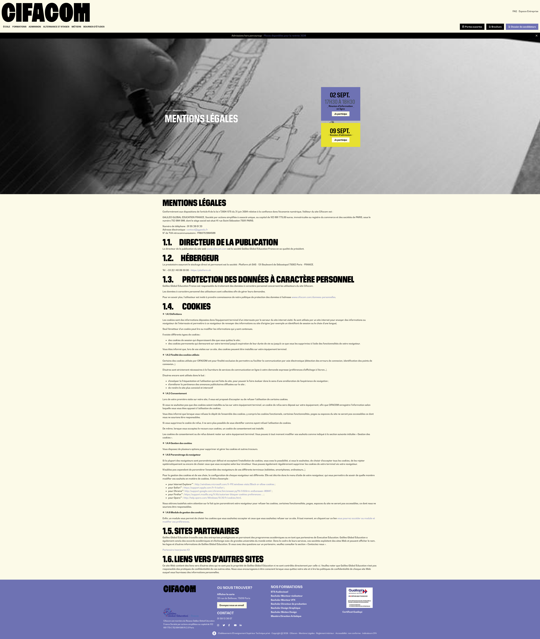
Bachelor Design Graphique (285, 608)
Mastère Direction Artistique (286, 616)
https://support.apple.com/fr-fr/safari (204, 487)
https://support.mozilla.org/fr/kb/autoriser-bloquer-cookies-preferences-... (223, 494)
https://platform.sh (201, 270)
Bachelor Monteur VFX (283, 599)
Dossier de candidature (523, 26)
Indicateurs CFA (369, 633)
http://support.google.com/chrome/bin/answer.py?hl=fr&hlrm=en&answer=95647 (228, 491)
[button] (214, 633)
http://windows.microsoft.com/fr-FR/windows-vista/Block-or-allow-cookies (234, 484)
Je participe (340, 113)
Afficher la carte (226, 594)
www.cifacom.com (217, 248)
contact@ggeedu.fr (197, 229)
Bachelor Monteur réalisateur (287, 595)
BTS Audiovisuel (279, 591)
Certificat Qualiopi (352, 611)
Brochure (496, 26)
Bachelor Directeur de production (289, 603)
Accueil (168, 110)
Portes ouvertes (473, 26)
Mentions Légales (307, 633)
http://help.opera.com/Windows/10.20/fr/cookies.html (212, 497)
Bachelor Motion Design (284, 612)
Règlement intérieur (325, 633)
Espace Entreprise (528, 11)
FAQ (515, 11)
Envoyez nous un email (232, 605)
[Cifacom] (46, 12)
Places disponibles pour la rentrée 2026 (285, 35)
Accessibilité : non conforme (348, 633)
